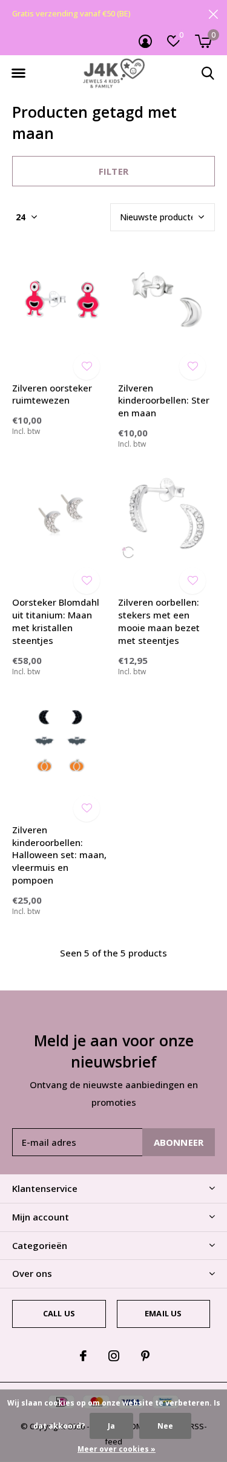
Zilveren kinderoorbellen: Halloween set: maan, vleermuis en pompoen (59, 855)
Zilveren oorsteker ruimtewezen (52, 394)
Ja (111, 1426)
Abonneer (179, 1142)
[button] (18, 73)
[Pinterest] (145, 1355)
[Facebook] (83, 1355)
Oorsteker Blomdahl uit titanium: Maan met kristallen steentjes (55, 621)
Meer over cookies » (116, 1449)
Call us (59, 1313)
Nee (165, 1426)
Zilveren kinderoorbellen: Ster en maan (163, 400)
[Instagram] (113, 1355)
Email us (163, 1313)
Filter (113, 171)
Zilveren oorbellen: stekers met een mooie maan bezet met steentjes (159, 621)
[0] (203, 41)
